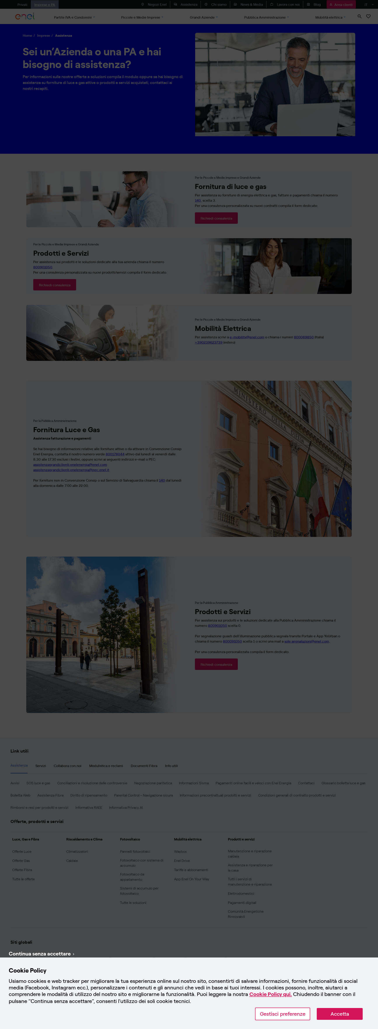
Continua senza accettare (40, 953)
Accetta (340, 1014)
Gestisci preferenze (282, 1014)
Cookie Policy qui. (270, 994)
